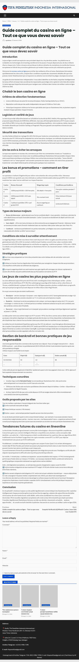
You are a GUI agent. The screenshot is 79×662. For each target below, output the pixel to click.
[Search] (74, 15)
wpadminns (8, 40)
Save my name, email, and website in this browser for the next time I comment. (29, 573)
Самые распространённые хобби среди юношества (49, 596)
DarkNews (68, 655)
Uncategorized (6, 25)
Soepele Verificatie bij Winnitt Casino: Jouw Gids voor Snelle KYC (59, 509)
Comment (6, 525)
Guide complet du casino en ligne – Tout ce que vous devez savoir (20, 509)
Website (5, 565)
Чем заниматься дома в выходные (11, 596)
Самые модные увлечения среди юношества (30, 596)
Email (4, 558)
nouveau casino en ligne (19, 71)
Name (4, 551)
